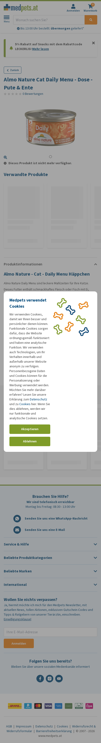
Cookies (25, 404)
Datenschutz (38, 399)
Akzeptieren (30, 429)
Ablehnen (30, 441)
